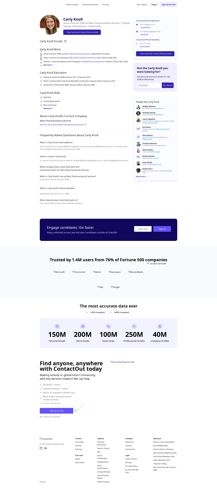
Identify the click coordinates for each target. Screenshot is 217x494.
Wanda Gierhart (148, 156)
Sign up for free (169, 4)
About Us (129, 442)
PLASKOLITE (159, 115)
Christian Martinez (149, 143)
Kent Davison (147, 135)
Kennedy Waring (148, 113)
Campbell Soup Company (92, 61)
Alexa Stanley (147, 150)
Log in (154, 4)
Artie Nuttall (147, 162)
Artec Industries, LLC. (155, 164)
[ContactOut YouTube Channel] (45, 463)
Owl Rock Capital (155, 152)
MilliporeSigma (147, 139)
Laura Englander (148, 119)
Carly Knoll (73, 19)
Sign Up (162, 229)
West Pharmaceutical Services (77, 54)
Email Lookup (72, 4)
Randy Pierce (147, 169)
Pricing (105, 4)
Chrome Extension (90, 4)
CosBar (156, 158)
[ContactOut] (51, 4)
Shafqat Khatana (148, 106)
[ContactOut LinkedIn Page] (41, 463)
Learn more (143, 229)
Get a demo (142, 4)
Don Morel (146, 127)
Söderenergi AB (159, 108)
